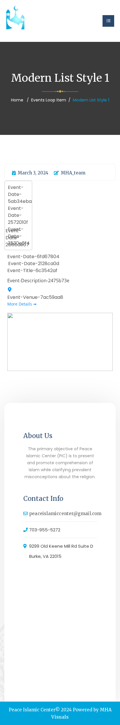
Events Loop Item (48, 100)
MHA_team (73, 173)
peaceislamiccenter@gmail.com (65, 513)
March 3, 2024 (33, 173)
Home (17, 100)
